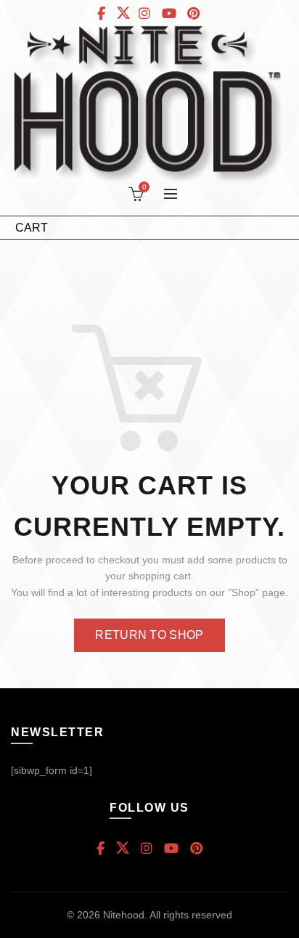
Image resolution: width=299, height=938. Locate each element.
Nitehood (123, 915)
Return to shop (149, 635)
